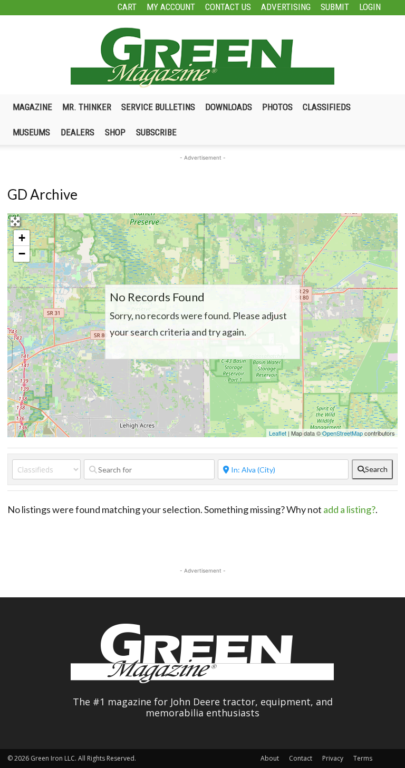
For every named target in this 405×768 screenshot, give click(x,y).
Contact (300, 758)
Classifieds (327, 107)
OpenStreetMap (342, 433)
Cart (127, 7)
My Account (171, 7)
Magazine (32, 107)
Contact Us (228, 7)
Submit (335, 7)
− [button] (21, 253)
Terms (362, 758)
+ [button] (21, 237)
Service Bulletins (158, 107)
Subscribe (156, 132)
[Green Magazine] (202, 57)
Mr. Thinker (86, 107)
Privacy (332, 758)
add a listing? (349, 509)
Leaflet (277, 433)
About (270, 758)
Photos (277, 107)
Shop (115, 132)
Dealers (77, 132)
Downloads (228, 107)
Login (370, 7)
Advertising (286, 7)
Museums (31, 132)
